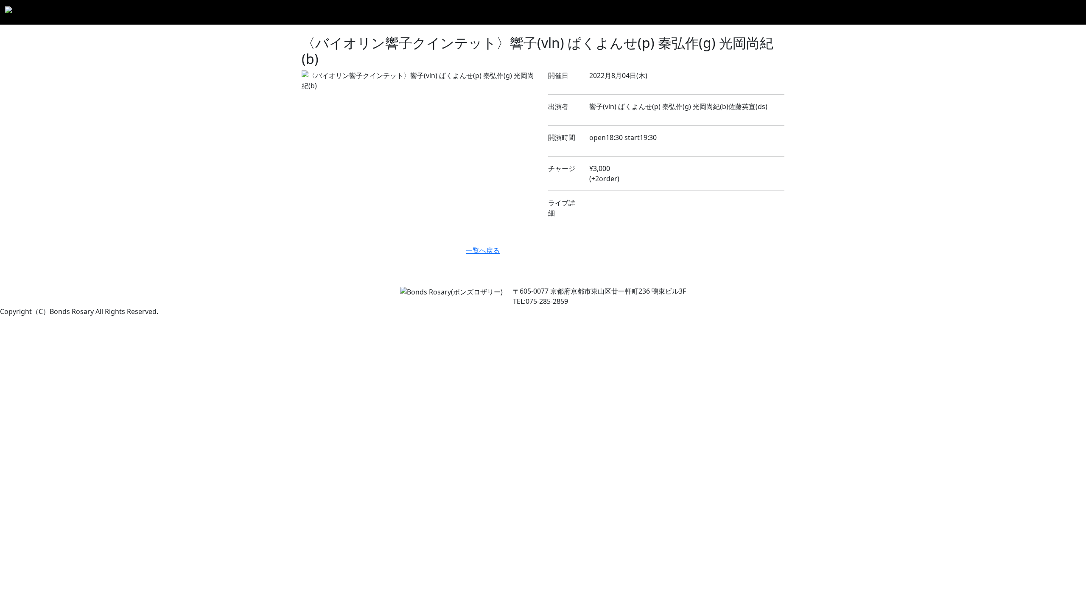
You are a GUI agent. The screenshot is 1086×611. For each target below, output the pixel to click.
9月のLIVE (800, 12)
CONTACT (1062, 12)
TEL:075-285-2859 (540, 301)
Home (731, 12)
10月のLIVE (840, 12)
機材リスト (992, 12)
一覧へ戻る (483, 250)
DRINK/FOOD (947, 12)
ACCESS (1028, 12)
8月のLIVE (762, 12)
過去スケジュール (892, 12)
